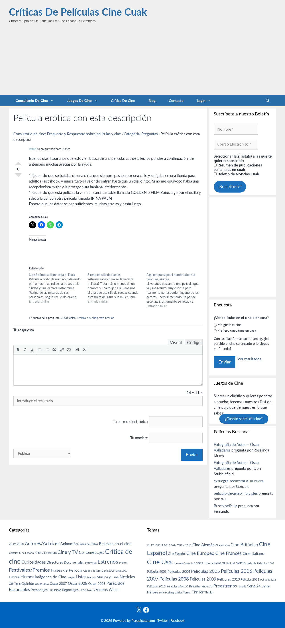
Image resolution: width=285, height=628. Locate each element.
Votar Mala (18, 177)
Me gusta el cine (230, 325)
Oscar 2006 (42, 584)
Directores (55, 562)
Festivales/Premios (29, 570)
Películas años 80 (177, 586)
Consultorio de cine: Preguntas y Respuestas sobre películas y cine (67, 134)
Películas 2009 (203, 579)
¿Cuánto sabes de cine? (244, 419)
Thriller (198, 592)
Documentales (74, 562)
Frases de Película (66, 570)
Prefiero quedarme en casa (237, 330)
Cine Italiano (253, 554)
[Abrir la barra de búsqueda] (267, 100)
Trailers (91, 590)
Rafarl (32, 149)
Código (194, 343)
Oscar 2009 (97, 583)
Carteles (13, 553)
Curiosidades (33, 562)
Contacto (176, 101)
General (219, 563)
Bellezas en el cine (115, 544)
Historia (14, 577)
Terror (187, 592)
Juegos (71, 577)
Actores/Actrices (42, 543)
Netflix (241, 563)
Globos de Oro (92, 570)
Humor (27, 577)
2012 (150, 545)
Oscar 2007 (58, 583)
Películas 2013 (156, 586)
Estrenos (108, 562)
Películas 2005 (205, 571)
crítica (199, 563)
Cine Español (27, 553)
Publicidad (55, 590)
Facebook (178, 620)
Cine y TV (67, 552)
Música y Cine (108, 577)
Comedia (188, 563)
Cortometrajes (91, 552)
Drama (208, 563)
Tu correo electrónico (130, 422)
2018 (188, 545)
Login (201, 101)
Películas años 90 (200, 586)
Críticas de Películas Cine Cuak (78, 13)
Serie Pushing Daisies (170, 592)
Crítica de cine (123, 101)
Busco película (225, 506)
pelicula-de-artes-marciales (236, 493)
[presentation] (18, 349)
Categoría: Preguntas (141, 134)
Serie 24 (254, 586)
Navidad (230, 563)
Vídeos (102, 590)
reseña (242, 586)
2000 (64, 318)
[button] (18, 350)
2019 (12, 544)
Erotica (81, 318)
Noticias (127, 577)
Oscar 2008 (77, 583)
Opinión (27, 583)
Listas (81, 577)
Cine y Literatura (46, 552)
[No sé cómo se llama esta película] (58, 288)
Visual (176, 343)
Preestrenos (225, 586)
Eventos (123, 563)
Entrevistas (91, 563)
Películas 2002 (265, 563)
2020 (20, 544)
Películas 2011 (250, 579)
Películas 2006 (236, 571)
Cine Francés (228, 553)
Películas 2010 (228, 579)
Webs (113, 590)
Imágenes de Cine (50, 577)
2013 (159, 545)
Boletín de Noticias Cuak (238, 174)
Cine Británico (244, 545)
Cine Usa (159, 562)
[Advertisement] (142, 62)
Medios (91, 577)
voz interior (106, 318)
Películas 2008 (174, 579)
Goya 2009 (121, 571)
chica (72, 318)
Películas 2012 (268, 580)
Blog (152, 101)
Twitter (162, 620)
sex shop (92, 318)
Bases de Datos (88, 544)
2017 (180, 545)
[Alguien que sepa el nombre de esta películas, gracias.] (176, 290)
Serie (82, 590)
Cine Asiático (223, 545)
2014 (173, 545)
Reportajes (70, 590)
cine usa (178, 563)
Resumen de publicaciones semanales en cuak (238, 167)
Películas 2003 (157, 571)
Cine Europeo (200, 553)
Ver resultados (249, 359)
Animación (69, 544)
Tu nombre (139, 438)
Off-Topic (14, 583)
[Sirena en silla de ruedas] (117, 288)
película (251, 563)
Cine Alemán (203, 545)
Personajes (39, 590)
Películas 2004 (178, 571)
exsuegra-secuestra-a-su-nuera (238, 481)
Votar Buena (18, 161)
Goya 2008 (108, 570)
